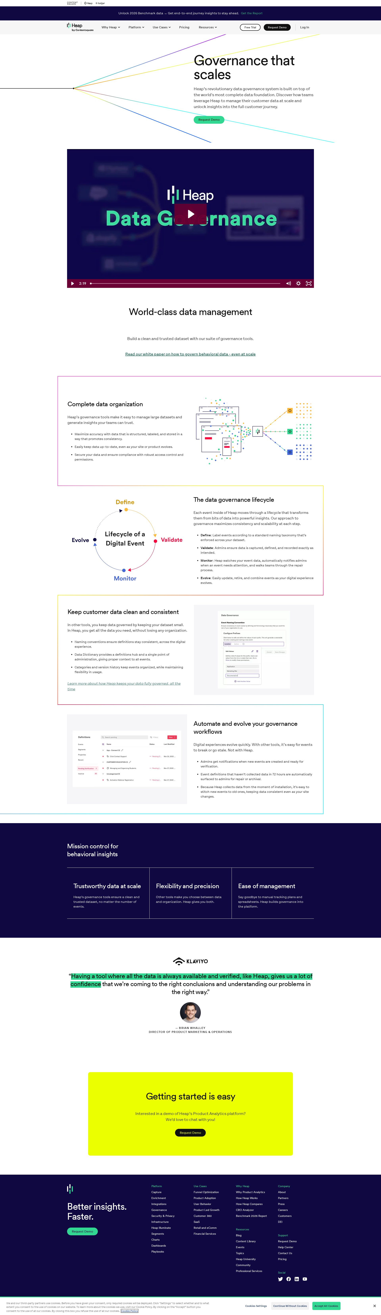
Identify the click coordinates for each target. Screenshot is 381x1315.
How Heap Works (247, 1198)
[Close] (374, 1306)
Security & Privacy (163, 1215)
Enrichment (158, 1198)
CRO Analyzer (245, 1210)
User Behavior (202, 1204)
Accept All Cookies (326, 1305)
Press (281, 1204)
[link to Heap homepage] (82, 27)
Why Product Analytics (250, 1192)
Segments (157, 1233)
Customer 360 (203, 1215)
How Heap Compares (249, 1204)
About (282, 1192)
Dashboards (158, 1245)
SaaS (197, 1221)
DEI (280, 1221)
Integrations (158, 1204)
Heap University (246, 1259)
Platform (135, 27)
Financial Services (205, 1233)
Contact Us (285, 1253)
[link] (184, 27)
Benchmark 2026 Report (251, 1215)
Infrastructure (160, 1221)
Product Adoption (205, 1198)
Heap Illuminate (161, 1227)
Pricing (282, 1259)
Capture (156, 1192)
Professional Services (249, 1271)
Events (240, 1247)
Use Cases (160, 27)
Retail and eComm (205, 1227)
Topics (240, 1253)
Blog (238, 1235)
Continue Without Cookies (290, 1305)
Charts (155, 1239)
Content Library (246, 1241)
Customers (285, 1215)
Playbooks (157, 1251)
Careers (283, 1210)
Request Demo (287, 1241)
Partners (283, 1198)
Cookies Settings (256, 1305)
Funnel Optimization (206, 1192)
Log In (304, 27)
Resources (206, 27)
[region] (190, 1306)
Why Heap (109, 27)
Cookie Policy (129, 1310)
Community (243, 1265)
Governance (159, 1210)
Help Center (285, 1247)
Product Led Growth (206, 1210)
